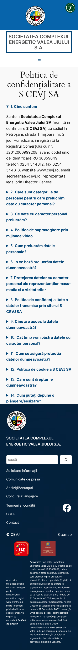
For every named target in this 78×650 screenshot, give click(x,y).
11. (33, 356)
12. (40, 369)
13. (29, 382)
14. (30, 398)
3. (36, 217)
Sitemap (64, 534)
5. (30, 248)
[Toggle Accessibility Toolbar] (70, 7)
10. (38, 340)
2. (35, 198)
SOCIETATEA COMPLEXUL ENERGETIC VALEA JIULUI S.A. (39, 42)
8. (37, 305)
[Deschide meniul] (39, 59)
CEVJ (15, 534)
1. (23, 106)
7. (38, 283)
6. (35, 264)
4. (37, 232)
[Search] (66, 459)
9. (32, 324)
